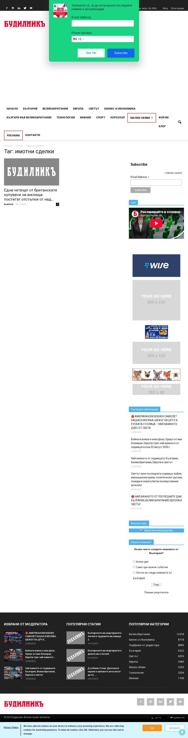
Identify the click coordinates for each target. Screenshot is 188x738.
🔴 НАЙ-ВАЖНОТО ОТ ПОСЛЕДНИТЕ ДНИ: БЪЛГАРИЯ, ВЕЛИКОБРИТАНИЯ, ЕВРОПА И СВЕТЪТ (156, 500)
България (30, 108)
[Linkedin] (19, 8)
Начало (12, 108)
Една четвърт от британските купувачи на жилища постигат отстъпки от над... (30, 194)
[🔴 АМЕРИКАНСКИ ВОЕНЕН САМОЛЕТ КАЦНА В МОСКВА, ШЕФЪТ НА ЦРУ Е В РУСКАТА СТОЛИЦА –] (13, 637)
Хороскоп (117, 117)
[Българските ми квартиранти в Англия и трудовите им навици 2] (75, 637)
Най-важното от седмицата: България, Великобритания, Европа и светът (154, 460)
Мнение (85, 117)
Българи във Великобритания (29, 117)
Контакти (32, 135)
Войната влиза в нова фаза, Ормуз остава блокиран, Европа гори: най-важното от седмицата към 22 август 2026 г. (156, 443)
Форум (164, 117)
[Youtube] (31, 8)
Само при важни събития (152, 567)
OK (152, 728)
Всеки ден (142, 561)
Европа (78, 108)
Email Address (140, 177)
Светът (94, 108)
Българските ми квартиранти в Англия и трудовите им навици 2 (105, 636)
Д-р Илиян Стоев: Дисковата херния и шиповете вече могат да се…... (104, 671)
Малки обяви (140, 117)
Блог (162, 126)
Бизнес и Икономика (119, 108)
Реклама (13, 135)
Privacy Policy (11, 727)
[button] (179, 122)
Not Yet (91, 52)
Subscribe (121, 52)
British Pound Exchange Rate (158, 530)
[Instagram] (13, 8)
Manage (174, 728)
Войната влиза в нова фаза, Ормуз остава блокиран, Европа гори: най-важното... (40, 654)
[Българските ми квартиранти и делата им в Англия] (75, 655)
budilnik (8, 204)
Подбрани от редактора (144, 645)
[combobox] (78, 39)
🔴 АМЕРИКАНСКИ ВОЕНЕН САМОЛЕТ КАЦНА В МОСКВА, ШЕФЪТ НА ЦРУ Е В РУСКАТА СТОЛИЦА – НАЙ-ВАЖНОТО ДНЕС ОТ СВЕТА (154, 422)
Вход (165, 8)
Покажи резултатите (156, 592)
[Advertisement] (94, 61)
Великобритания (55, 108)
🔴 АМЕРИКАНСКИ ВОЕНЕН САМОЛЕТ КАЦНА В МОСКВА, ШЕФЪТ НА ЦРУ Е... (40, 636)
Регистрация (177, 8)
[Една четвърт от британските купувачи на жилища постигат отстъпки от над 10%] (31, 172)
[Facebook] (7, 8)
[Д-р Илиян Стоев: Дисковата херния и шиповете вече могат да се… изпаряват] (75, 673)
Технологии (66, 117)
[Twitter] (25, 8)
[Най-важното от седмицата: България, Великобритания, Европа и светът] (13, 673)
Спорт (100, 117)
